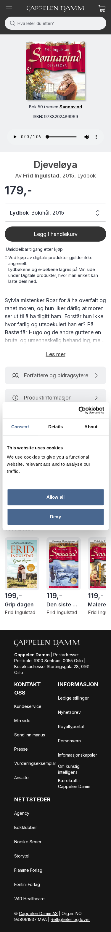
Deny (55, 516)
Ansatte (21, 777)
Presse (21, 749)
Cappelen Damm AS (38, 913)
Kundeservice (27, 706)
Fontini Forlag (27, 884)
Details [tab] (55, 426)
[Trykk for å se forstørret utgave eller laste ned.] (55, 71)
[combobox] (55, 23)
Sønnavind (70, 106)
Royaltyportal (71, 726)
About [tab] (90, 426)
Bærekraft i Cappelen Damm (74, 783)
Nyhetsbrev (69, 712)
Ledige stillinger (73, 697)
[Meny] (9, 9)
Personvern (69, 740)
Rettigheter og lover (70, 919)
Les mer (55, 354)
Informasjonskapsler (77, 754)
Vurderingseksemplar (35, 763)
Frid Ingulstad (41, 175)
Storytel (21, 855)
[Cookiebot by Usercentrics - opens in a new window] (79, 410)
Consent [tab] (20, 426)
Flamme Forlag (28, 870)
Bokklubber (25, 827)
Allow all (55, 497)
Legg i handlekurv (56, 234)
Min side (22, 720)
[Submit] (11, 23)
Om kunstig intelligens (69, 769)
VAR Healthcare (29, 898)
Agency (21, 813)
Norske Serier (27, 841)
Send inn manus (29, 734)
